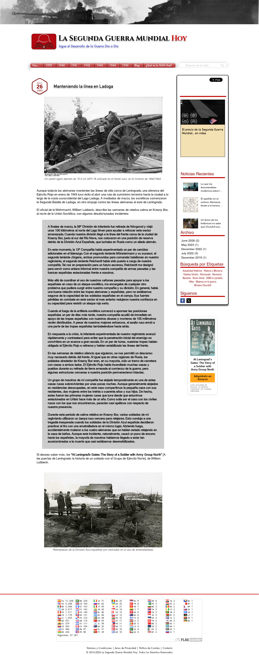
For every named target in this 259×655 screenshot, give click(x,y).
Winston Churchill (202, 285)
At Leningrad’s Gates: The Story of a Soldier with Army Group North (116, 454)
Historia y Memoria (213, 270)
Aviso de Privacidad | (127, 648)
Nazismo (187, 278)
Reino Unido (199, 278)
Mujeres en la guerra (206, 281)
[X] (188, 300)
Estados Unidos (191, 274)
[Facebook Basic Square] (182, 300)
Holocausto (205, 274)
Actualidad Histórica (192, 270)
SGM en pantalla (214, 278)
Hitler (191, 281)
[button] (50, 65)
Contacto (167, 648)
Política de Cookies (149, 648)
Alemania (217, 274)
